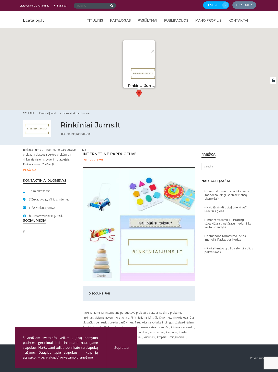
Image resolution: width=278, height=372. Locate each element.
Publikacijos (176, 20)
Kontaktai (238, 20)
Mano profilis (208, 20)
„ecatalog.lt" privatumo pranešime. (67, 357)
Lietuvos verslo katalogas (34, 5)
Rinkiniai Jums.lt (48, 113)
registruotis (244, 5)
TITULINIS (95, 20)
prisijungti (213, 5)
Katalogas (120, 20)
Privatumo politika (262, 358)
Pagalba (62, 5)
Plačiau (29, 170)
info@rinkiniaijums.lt (42, 207)
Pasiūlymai (147, 20)
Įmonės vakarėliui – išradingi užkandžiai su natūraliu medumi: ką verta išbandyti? (228, 223)
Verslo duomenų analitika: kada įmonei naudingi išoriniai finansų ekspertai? (227, 195)
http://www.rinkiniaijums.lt (46, 216)
